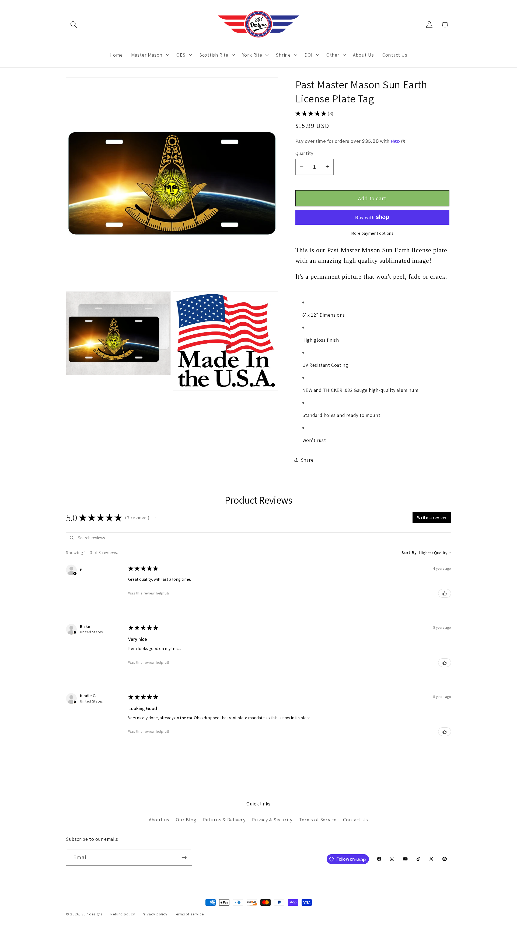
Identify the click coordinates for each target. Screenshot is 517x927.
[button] (73, 24)
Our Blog (186, 819)
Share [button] (307, 459)
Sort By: (409, 552)
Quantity (304, 153)
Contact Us (355, 819)
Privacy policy (154, 913)
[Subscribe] (184, 857)
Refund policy (122, 913)
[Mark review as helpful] (444, 593)
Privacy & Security (272, 819)
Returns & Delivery (224, 819)
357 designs (92, 913)
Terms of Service (318, 819)
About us (159, 819)
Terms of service (189, 913)
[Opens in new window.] (75, 633)
